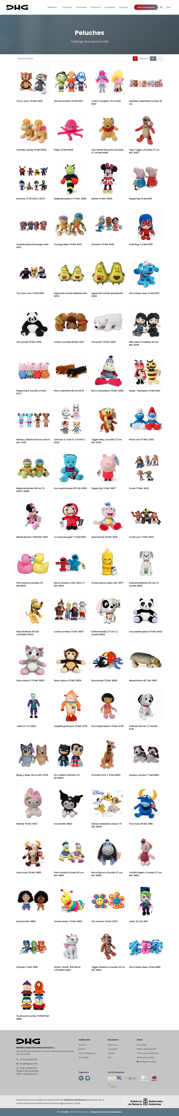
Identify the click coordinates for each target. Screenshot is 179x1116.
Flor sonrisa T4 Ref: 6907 (104, 921)
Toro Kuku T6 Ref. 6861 (141, 823)
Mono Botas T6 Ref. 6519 (104, 536)
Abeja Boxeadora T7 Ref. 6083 (70, 198)
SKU (153, 58)
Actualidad (83, 1057)
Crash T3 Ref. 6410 (139, 488)
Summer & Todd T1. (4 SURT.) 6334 (69, 441)
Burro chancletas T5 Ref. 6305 (107, 390)
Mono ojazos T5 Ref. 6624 (67, 680)
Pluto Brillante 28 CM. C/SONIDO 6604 (27, 633)
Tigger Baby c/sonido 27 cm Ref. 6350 (106, 441)
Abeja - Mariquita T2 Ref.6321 (144, 390)
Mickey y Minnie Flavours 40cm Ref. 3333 (33, 441)
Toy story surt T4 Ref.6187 (30, 293)
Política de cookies (145, 1057)
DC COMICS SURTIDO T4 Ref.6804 (67, 776)
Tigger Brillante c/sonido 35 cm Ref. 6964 (108, 969)
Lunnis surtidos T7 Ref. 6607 (69, 631)
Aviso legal (141, 1044)
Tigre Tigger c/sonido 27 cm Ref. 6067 (144, 151)
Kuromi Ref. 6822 (63, 823)
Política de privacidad (146, 1049)
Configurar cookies (147, 1061)
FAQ (109, 1057)
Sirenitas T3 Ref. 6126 (102, 244)
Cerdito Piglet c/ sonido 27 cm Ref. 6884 (145, 874)
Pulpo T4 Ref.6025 (63, 149)
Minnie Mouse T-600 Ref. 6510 (32, 536)
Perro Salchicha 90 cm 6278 (69, 390)
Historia (82, 1049)
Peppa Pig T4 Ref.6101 (140, 198)
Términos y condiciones (148, 1053)
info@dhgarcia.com (28, 1063)
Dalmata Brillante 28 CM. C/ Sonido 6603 (144, 584)
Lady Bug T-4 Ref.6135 (141, 244)
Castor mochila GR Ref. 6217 (69, 341)
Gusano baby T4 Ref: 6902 (68, 921)
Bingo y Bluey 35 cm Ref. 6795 (32, 774)
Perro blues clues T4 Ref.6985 (145, 967)
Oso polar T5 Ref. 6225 (103, 341)
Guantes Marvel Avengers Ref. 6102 (32, 246)
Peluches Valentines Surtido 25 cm (145, 102)
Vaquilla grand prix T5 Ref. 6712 (70, 726)
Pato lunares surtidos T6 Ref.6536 (29, 584)
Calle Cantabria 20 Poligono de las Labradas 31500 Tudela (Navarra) (27, 1071)
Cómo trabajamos (87, 1053)
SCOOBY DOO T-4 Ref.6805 (105, 774)
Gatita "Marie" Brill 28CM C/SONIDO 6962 (67, 969)
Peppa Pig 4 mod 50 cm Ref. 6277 (31, 392)
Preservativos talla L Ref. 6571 (107, 582)
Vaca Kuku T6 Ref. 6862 (28, 872)
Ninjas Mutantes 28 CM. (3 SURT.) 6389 (30, 490)
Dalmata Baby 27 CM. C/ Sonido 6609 (104, 633)
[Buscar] (161, 7)
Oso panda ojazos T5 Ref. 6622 (145, 631)
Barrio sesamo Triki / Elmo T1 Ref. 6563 (69, 584)
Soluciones (113, 1049)
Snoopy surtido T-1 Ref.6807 (144, 774)
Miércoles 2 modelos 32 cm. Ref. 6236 (144, 343)
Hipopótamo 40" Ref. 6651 (143, 680)
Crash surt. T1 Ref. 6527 (141, 536)
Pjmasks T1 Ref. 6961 (27, 967)
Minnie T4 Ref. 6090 (101, 198)
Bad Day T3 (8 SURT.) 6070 (30, 198)
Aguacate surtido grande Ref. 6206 (107, 295)
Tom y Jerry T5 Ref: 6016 (29, 100)
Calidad (111, 1053)
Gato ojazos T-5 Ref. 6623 (30, 680)
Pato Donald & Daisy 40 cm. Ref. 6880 (69, 874)
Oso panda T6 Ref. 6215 (28, 341)
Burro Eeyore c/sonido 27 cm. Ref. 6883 (107, 874)
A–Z (159, 59)
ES (168, 7)
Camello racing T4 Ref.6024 (31, 149)
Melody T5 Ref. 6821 (26, 823)
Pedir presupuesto (146, 7)
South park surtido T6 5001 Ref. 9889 (33, 1017)
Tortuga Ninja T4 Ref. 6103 (68, 244)
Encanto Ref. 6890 (26, 921)
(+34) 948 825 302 (28, 1059)
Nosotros (83, 1044)
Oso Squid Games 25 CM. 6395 (70, 488)
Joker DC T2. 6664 (26, 726)
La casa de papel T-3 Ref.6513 (70, 536)
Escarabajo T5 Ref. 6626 (104, 680)
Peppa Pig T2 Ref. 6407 (103, 488)
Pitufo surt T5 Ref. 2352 (141, 439)
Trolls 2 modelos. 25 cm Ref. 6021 (106, 102)
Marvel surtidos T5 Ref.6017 (68, 100)
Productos (112, 1044)
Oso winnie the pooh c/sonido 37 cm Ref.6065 (107, 151)
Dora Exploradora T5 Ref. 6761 (107, 726)
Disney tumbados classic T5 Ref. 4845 (106, 825)
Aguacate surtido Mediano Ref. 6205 (70, 295)
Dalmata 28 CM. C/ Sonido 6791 (143, 728)
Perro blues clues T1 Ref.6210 (144, 293)
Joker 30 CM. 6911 (138, 921)
